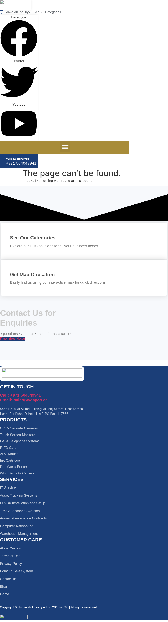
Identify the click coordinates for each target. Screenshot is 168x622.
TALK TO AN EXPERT (17, 159)
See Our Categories (32, 237)
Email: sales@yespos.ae (24, 400)
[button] (65, 146)
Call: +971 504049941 (20, 395)
